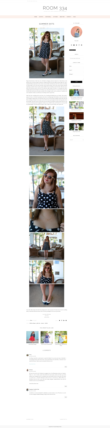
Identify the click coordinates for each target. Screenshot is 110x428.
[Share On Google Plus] (64, 320)
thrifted (46, 323)
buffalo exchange (33, 323)
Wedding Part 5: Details (76, 120)
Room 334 (55, 8)
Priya (30, 354)
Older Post (63, 419)
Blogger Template (59, 426)
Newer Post (30, 419)
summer (42, 323)
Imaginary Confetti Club (34, 389)
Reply (66, 366)
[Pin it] (66, 320)
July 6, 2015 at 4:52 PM (32, 390)
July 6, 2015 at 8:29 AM (32, 356)
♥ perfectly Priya (32, 364)
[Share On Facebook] (62, 320)
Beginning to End (76, 131)
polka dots (38, 323)
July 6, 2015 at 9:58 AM (32, 371)
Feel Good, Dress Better (76, 109)
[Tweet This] (59, 320)
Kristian (31, 369)
